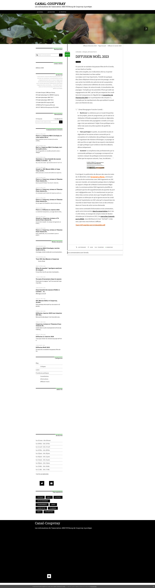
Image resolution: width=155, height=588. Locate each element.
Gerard (38, 169)
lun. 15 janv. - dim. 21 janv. (43, 460)
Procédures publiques (42, 373)
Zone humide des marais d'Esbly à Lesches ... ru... (48, 159)
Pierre (38, 135)
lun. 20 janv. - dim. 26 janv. (43, 453)
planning (53, 508)
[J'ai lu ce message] (153, 586)
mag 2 (39, 512)
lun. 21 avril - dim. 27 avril (43, 447)
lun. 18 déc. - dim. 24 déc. (43, 466)
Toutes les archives (42, 474)
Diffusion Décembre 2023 (90, 46)
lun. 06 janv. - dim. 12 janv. (43, 457)
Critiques (43, 366)
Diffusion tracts (44, 381)
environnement (42, 501)
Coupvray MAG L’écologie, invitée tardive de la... (49, 136)
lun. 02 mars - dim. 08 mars (43, 440)
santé (53, 504)
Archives (51, 12)
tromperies (101, 247)
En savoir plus (94, 586)
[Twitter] (42, 483)
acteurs (58, 497)
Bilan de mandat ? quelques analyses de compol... (49, 269)
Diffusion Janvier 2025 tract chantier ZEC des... (49, 314)
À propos (62, 12)
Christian (39, 159)
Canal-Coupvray (50, 4)
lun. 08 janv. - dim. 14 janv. (43, 463)
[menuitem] (40, 12)
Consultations (44, 376)
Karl (37, 147)
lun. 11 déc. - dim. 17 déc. (43, 469)
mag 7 (49, 497)
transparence (42, 504)
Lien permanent (82, 247)
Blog (37, 363)
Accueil (40, 12)
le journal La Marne (97, 177)
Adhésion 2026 (40, 68)
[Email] (51, 483)
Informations (44, 379)
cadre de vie (41, 508)
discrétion (49, 512)
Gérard (38, 218)
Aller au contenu (6, 3)
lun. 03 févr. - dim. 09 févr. (43, 450)
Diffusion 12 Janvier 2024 (50, 210)
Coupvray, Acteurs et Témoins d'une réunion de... (49, 180)
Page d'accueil (102, 46)
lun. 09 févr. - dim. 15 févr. (43, 444)
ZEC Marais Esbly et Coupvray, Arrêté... (48, 170)
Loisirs (37, 370)
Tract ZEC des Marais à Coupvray (47, 259)
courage (40, 497)
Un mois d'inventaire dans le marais (48, 279)
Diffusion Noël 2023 (43, 347)
